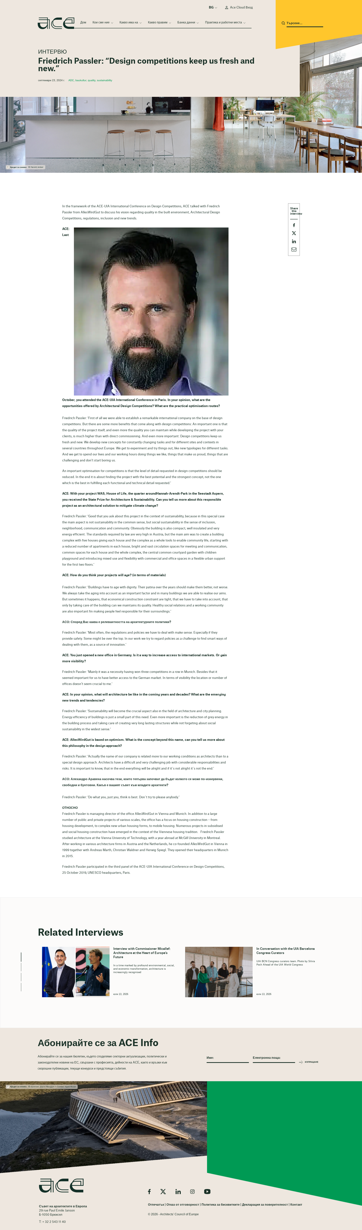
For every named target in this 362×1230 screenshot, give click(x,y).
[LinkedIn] (178, 1191)
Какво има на (129, 22)
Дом (83, 22)
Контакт (296, 1204)
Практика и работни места (223, 22)
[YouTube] (207, 1191)
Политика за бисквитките (221, 1204)
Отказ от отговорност (182, 1204)
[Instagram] (192, 1191)
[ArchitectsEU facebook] (149, 1191)
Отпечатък (156, 1204)
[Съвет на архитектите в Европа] (61, 1186)
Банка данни (186, 22)
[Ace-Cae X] (163, 1191)
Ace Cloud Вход (241, 7)
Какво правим (157, 22)
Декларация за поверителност (265, 1204)
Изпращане (311, 1062)
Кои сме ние (101, 22)
